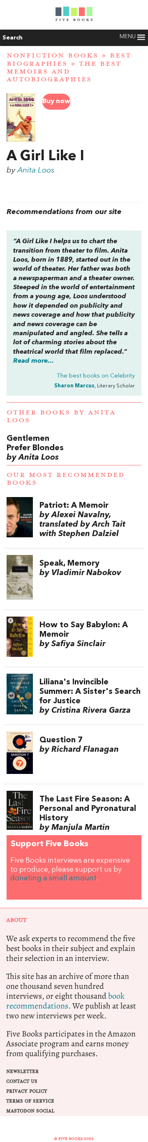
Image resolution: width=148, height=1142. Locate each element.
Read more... (33, 361)
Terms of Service (30, 1101)
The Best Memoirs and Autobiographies (64, 71)
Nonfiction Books (52, 55)
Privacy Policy (26, 1091)
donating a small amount (53, 878)
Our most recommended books (66, 478)
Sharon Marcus (74, 386)
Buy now (56, 101)
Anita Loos (36, 170)
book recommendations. (65, 1000)
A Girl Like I (45, 156)
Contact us (21, 1081)
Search (12, 38)
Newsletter (22, 1071)
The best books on (96, 376)
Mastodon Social (30, 1111)
